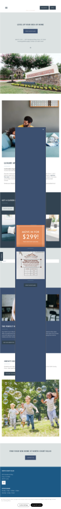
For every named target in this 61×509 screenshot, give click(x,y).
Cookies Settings (23, 505)
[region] (30, 503)
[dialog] (30, 254)
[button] (30, 285)
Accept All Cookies (36, 505)
